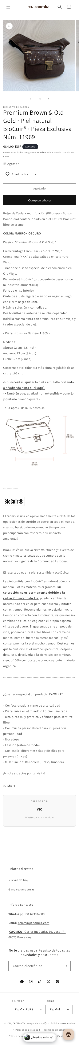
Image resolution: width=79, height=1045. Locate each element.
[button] (8, 6)
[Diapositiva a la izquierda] (30, 99)
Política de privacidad (27, 1029)
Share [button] (11, 786)
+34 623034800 (34, 914)
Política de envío (17, 1036)
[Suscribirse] (65, 966)
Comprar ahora (39, 200)
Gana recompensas (21, 889)
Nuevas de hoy (18, 880)
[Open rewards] (68, 1034)
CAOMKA (17, 1023)
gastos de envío (36, 152)
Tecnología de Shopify (34, 1023)
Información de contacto (60, 1036)
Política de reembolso (63, 1023)
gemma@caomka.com (34, 923)
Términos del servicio (56, 1029)
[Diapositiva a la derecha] (49, 99)
